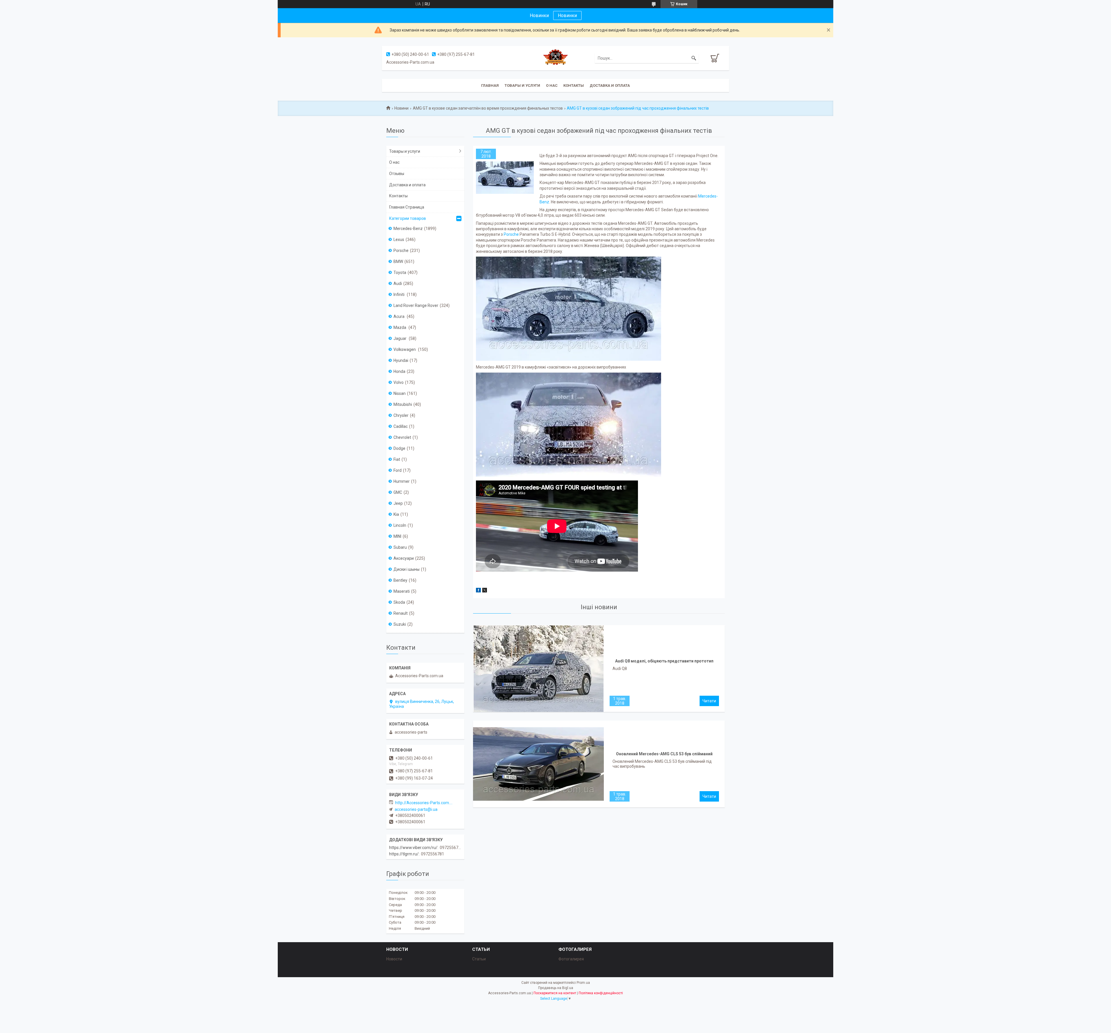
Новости (394, 959)
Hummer (401, 481)
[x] (484, 591)
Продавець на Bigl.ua (555, 988)
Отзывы (396, 173)
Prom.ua (583, 983)
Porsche (511, 234)
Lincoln (399, 525)
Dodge (399, 448)
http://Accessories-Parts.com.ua (424, 802)
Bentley (400, 580)
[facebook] (478, 591)
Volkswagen (405, 349)
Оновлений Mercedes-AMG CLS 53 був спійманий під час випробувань (664, 755)
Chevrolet (402, 437)
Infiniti (399, 294)
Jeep (398, 503)
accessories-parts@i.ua (416, 809)
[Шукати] (693, 58)
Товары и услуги (522, 85)
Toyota (399, 272)
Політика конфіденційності (601, 993)
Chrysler (401, 415)
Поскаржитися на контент (555, 993)
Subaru (400, 547)
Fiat (396, 459)
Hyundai (400, 360)
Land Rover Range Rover (415, 305)
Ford (397, 470)
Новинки (567, 15)
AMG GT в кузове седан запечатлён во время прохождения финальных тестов (488, 108)
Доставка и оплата (610, 85)
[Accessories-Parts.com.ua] (555, 58)
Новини (401, 108)
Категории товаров (407, 218)
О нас (552, 85)
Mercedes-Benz (408, 228)
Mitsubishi (402, 404)
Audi (397, 283)
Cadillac (400, 426)
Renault (400, 613)
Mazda (400, 327)
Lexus (398, 239)
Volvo (398, 382)
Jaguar (400, 338)
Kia (396, 514)
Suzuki (399, 624)
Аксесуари (403, 558)
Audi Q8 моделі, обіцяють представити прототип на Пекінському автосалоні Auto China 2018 (664, 662)
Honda (399, 371)
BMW (398, 261)
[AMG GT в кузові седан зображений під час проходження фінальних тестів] (505, 178)
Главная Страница (406, 207)
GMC (397, 492)
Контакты (573, 85)
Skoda (399, 602)
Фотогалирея (571, 959)
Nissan (399, 393)
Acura (399, 316)
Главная (490, 85)
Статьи (479, 959)
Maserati (401, 591)
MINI (397, 536)
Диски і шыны (406, 569)
